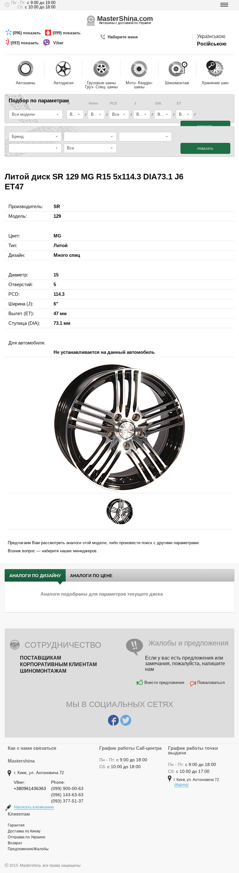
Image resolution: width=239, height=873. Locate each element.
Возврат (15, 843)
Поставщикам (40, 658)
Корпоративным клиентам (58, 664)
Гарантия (16, 825)
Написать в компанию (34, 807)
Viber (59, 43)
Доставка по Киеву (24, 831)
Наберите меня (123, 37)
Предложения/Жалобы (28, 849)
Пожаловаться (211, 682)
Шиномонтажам (43, 671)
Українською (211, 36)
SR (57, 206)
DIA (158, 103)
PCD (113, 103)
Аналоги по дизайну (35, 575)
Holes (93, 103)
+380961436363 (30, 788)
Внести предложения (164, 682)
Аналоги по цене (91, 575)
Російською (212, 43)
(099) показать (67, 33)
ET (179, 103)
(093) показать (25, 43)
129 (57, 216)
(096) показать (27, 33)
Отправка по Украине (26, 837)
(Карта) (181, 785)
